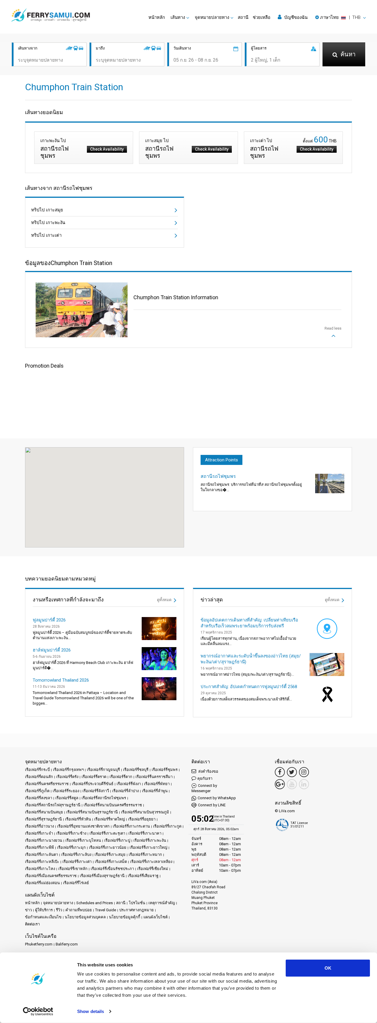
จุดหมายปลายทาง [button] (212, 17)
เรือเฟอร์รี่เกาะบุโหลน (83, 840)
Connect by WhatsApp (217, 798)
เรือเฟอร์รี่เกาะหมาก (145, 854)
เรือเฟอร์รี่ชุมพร (165, 769)
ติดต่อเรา (32, 924)
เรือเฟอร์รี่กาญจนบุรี (103, 769)
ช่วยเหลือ (261, 17)
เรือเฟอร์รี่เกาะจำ (39, 833)
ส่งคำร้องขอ (207, 771)
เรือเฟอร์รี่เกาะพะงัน (149, 840)
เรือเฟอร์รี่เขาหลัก (72, 868)
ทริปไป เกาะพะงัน (48, 222)
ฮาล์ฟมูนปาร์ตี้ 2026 (52, 650)
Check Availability (107, 149)
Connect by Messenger (204, 788)
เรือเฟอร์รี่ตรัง (67, 776)
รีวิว (59, 910)
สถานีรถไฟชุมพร (218, 476)
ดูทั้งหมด (164, 600)
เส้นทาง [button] (178, 17)
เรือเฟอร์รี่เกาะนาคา (144, 833)
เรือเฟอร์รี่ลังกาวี (95, 791)
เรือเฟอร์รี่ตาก (121, 776)
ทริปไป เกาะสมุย (47, 210)
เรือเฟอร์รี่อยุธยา (142, 819)
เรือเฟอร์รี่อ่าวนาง (39, 826)
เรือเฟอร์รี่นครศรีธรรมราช (47, 784)
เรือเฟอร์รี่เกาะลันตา (41, 854)
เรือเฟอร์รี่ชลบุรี (135, 769)
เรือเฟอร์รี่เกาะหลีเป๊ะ (42, 861)
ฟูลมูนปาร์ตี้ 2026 (49, 620)
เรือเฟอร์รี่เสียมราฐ (143, 876)
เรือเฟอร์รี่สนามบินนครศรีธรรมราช (113, 805)
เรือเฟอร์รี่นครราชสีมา (154, 776)
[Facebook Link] (280, 772)
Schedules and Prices (94, 903)
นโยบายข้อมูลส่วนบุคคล (85, 917)
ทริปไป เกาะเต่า (46, 235)
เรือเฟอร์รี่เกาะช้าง (71, 833)
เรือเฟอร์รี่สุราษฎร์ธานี (43, 819)
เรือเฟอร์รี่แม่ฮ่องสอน (42, 883)
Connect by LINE (212, 805)
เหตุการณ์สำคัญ (161, 903)
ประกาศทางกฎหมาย (136, 910)
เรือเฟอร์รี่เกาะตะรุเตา (107, 833)
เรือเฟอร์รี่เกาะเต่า (77, 861)
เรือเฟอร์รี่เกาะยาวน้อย (107, 847)
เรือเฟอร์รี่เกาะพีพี (39, 847)
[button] (340, 17)
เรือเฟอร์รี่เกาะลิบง (76, 854)
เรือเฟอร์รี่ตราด (94, 776)
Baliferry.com (67, 944)
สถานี (243, 17)
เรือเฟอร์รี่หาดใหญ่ (109, 819)
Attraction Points (221, 460)
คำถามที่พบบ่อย (78, 910)
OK (328, 968)
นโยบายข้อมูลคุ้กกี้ (124, 917)
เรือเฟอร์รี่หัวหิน (78, 819)
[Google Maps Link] (280, 784)
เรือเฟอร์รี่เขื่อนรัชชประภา (112, 868)
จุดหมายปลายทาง (58, 903)
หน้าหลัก (156, 17)
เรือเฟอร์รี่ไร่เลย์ (76, 883)
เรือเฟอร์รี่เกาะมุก (71, 847)
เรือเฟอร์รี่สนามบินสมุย (44, 812)
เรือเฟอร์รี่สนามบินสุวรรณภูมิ (145, 812)
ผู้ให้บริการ (44, 910)
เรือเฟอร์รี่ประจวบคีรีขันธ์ (92, 784)
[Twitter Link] (292, 772)
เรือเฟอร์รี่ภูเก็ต (37, 791)
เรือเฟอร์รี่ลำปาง (125, 791)
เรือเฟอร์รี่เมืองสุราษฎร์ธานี (102, 876)
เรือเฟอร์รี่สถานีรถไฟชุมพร (104, 798)
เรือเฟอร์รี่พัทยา (157, 784)
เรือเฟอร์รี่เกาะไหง (40, 868)
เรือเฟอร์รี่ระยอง (66, 791)
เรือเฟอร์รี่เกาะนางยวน (43, 840)
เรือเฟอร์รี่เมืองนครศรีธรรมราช (51, 876)
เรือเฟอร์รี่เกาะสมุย (110, 854)
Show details (90, 1011)
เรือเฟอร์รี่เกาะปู (117, 840)
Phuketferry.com (38, 944)
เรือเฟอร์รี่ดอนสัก (39, 776)
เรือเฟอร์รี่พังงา (129, 784)
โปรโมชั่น (137, 903)
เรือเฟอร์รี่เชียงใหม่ (152, 868)
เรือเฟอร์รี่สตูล (66, 798)
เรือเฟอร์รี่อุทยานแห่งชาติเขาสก (83, 826)
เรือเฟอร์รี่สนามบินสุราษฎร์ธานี (92, 812)
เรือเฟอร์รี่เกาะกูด (167, 826)
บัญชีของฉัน (295, 17)
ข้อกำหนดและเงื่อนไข (43, 917)
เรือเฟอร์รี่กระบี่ (37, 769)
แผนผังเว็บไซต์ (155, 917)
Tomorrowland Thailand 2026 (61, 680)
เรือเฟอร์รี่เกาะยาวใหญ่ (148, 847)
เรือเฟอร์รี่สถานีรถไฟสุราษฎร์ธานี (52, 805)
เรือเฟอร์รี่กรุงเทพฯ (68, 769)
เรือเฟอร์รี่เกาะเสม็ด (111, 861)
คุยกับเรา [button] (204, 778)
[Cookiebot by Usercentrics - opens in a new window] (38, 1011)
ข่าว (28, 910)
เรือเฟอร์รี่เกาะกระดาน (131, 826)
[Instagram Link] (304, 772)
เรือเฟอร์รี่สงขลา (38, 798)
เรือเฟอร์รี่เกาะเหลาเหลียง (151, 861)
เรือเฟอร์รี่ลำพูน (155, 791)
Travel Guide (105, 910)
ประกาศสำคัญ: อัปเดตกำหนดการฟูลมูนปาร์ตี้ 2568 (249, 686)
